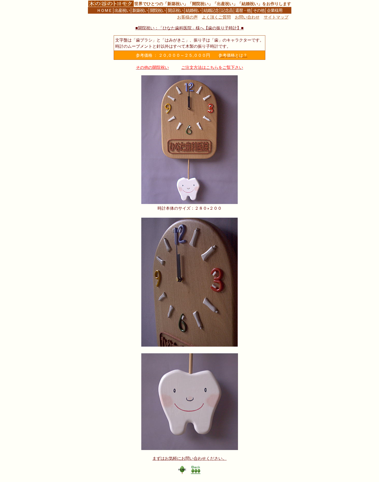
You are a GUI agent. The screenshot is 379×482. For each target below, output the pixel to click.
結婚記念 (211, 10)
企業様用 (274, 10)
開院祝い (158, 10)
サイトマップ (276, 17)
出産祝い (122, 10)
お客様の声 (187, 17)
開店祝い (175, 10)
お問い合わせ (247, 17)
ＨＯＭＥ (104, 10)
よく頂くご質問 (216, 17)
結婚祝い (193, 10)
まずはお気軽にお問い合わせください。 (189, 458)
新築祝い (140, 10)
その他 (259, 10)
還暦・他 (243, 10)
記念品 (227, 10)
